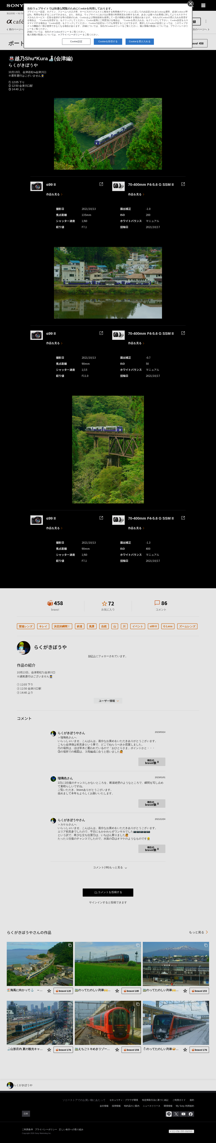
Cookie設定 (76, 41)
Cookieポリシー (61, 32)
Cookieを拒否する (108, 41)
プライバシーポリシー (71, 34)
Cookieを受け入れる (140, 41)
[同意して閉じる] (190, 3)
